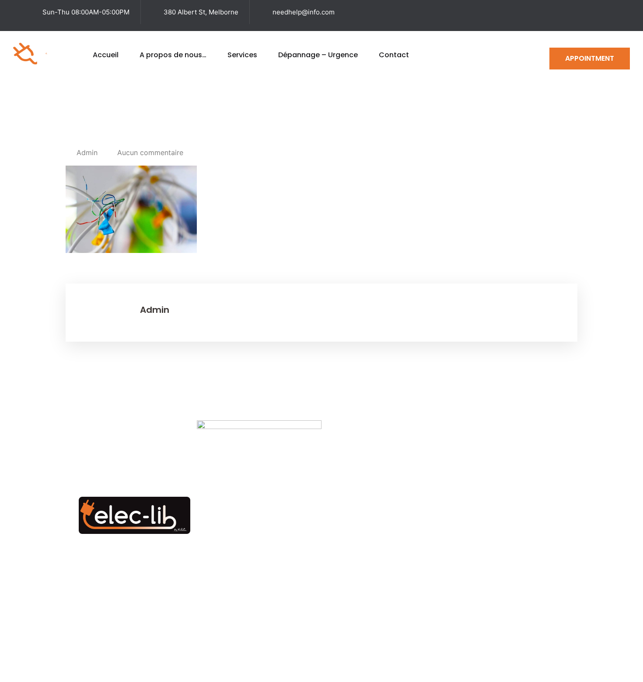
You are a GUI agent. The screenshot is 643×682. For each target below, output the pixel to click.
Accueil (106, 55)
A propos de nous (401, 542)
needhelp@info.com (304, 12)
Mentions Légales (444, 655)
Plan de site (381, 655)
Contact (394, 55)
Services (242, 55)
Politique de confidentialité (533, 655)
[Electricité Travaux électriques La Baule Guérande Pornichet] (46, 52)
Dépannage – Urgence (318, 55)
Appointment (589, 58)
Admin (87, 152)
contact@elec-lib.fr (484, 575)
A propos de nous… (173, 55)
